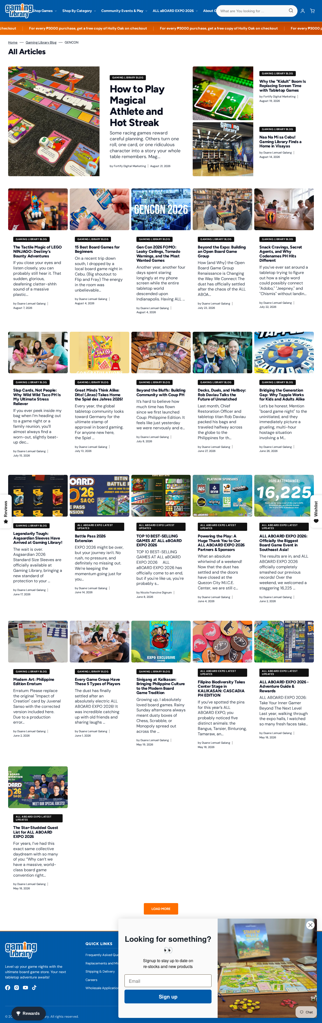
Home (13, 42)
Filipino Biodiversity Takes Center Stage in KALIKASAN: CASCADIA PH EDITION (221, 689)
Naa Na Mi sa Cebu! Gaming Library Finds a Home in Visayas (280, 141)
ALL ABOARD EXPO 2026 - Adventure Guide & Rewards (284, 686)
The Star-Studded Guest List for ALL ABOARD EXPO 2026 (35, 832)
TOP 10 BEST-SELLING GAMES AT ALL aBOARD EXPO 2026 (159, 540)
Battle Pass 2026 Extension (90, 538)
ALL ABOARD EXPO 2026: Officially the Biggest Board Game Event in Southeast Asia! (283, 543)
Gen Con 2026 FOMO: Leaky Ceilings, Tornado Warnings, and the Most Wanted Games (158, 254)
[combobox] (256, 11)
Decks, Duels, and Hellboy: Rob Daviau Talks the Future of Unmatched (222, 395)
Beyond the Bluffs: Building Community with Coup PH (161, 392)
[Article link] (99, 121)
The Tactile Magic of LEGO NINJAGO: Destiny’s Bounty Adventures (37, 251)
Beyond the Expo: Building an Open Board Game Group (222, 251)
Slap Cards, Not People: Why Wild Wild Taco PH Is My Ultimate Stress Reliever (37, 397)
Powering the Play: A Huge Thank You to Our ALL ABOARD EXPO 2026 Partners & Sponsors (221, 543)
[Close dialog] (310, 925)
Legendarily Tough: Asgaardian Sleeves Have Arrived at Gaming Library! (37, 538)
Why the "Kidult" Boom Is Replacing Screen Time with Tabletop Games (282, 86)
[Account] (302, 10)
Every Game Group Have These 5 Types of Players (97, 681)
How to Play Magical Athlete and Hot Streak (137, 106)
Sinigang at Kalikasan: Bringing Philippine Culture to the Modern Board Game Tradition (160, 686)
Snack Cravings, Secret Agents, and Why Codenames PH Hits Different (280, 254)
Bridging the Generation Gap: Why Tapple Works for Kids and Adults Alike (281, 395)
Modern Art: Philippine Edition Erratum (33, 681)
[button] (312, 11)
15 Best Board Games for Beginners (97, 249)
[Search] (291, 11)
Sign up (168, 996)
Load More (161, 909)
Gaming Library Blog (41, 42)
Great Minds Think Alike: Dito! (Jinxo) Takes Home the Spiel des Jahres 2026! (99, 395)
